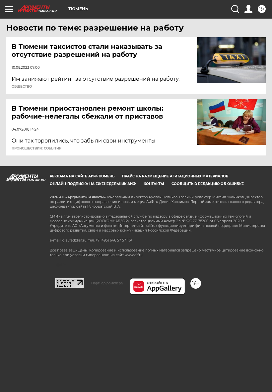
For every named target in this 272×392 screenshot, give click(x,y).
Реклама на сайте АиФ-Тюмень (82, 176)
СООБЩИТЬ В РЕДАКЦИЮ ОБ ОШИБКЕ (207, 184)
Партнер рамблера (107, 283)
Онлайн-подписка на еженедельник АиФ (93, 184)
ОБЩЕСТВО (22, 86)
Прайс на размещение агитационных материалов (175, 176)
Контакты (154, 184)
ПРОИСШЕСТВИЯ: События (36, 148)
